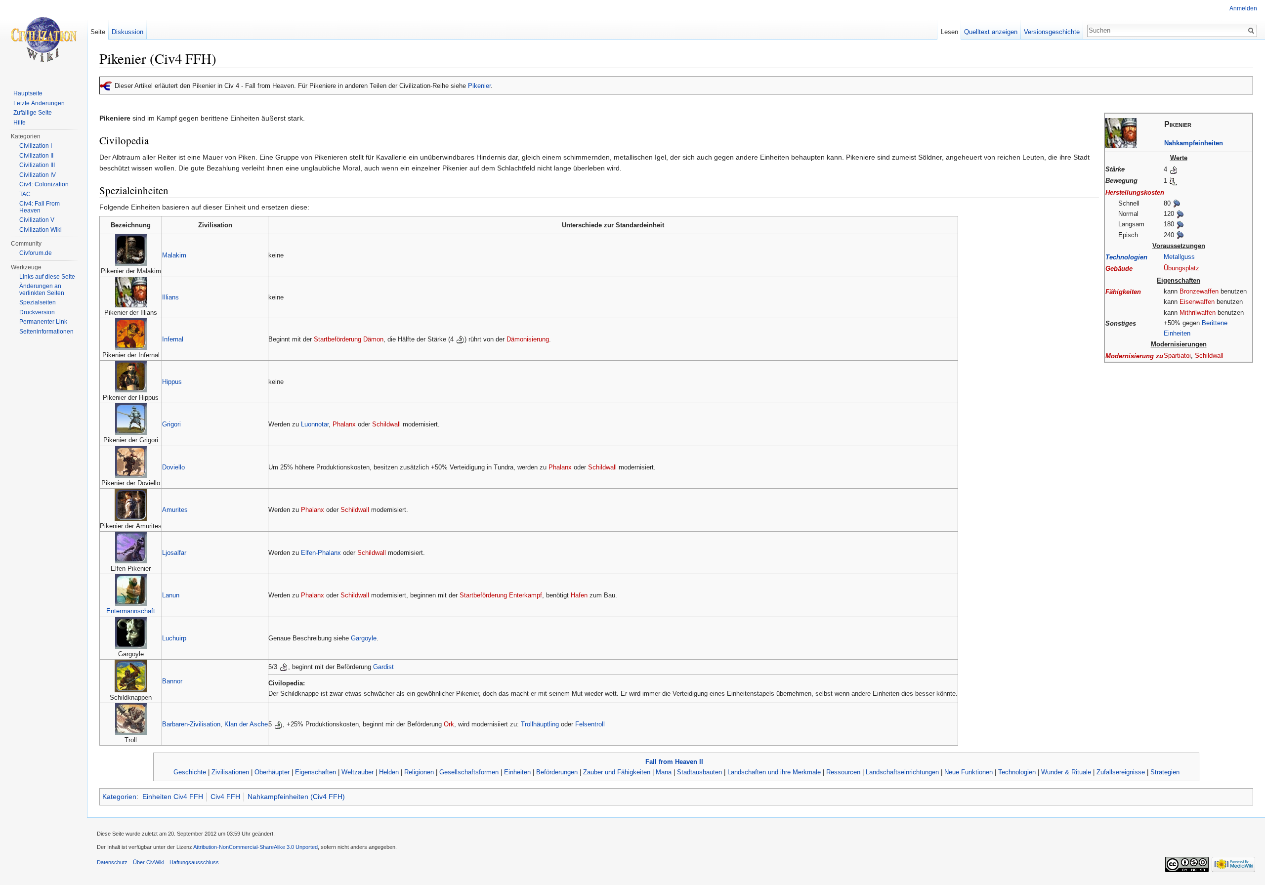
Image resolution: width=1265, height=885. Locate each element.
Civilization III (37, 165)
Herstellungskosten (1134, 192)
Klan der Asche (246, 724)
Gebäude (1119, 268)
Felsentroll (590, 724)
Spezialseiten (37, 302)
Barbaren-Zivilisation (191, 724)
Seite (97, 32)
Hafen (579, 595)
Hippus (172, 381)
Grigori (171, 424)
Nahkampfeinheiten (1193, 143)
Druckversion (37, 312)
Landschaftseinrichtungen (902, 772)
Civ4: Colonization (44, 184)
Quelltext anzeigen (990, 32)
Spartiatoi (1177, 355)
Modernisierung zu (1134, 356)
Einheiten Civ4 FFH (172, 797)
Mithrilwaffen (1198, 312)
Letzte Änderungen (39, 103)
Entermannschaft (130, 611)
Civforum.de (35, 253)
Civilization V (36, 219)
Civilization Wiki (40, 229)
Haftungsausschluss (194, 862)
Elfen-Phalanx (321, 552)
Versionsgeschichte (1052, 32)
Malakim (174, 255)
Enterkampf (525, 595)
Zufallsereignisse (1120, 772)
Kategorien (119, 797)
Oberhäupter (272, 772)
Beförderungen (557, 772)
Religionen (419, 772)
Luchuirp (174, 638)
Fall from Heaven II (674, 761)
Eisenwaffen (1197, 301)
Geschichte (189, 772)
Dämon (373, 339)
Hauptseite (27, 93)
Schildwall (1209, 355)
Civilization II (36, 155)
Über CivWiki (148, 862)
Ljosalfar (174, 552)
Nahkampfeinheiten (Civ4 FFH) (296, 797)
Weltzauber (357, 772)
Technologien (1126, 257)
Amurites (175, 509)
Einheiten (517, 772)
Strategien (1165, 772)
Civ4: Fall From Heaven (39, 207)
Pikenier (479, 85)
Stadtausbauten (699, 772)
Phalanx (344, 424)
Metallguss (1179, 256)
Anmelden (1243, 8)
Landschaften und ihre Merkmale (774, 772)
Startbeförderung (337, 339)
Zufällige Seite (32, 112)
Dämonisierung (527, 339)
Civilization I (35, 145)
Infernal (172, 339)
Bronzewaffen (1199, 291)
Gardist (383, 667)
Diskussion (127, 32)
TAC (25, 194)
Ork (449, 724)
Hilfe (19, 122)
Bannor (172, 681)
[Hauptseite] (43, 39)
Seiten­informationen (46, 331)
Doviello (173, 467)
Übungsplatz (1181, 268)
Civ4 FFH (225, 797)
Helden (389, 772)
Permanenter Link (43, 321)
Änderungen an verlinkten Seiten (41, 289)
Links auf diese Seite (47, 276)
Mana (664, 772)
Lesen (949, 32)
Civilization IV (37, 174)
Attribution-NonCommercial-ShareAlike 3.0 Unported (255, 847)
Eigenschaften (315, 772)
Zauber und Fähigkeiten (616, 772)
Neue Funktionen (968, 772)
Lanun (170, 595)
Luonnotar (315, 424)
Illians (170, 297)
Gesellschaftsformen (469, 772)
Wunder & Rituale (1066, 772)
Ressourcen (843, 772)
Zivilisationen (230, 772)
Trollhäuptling (540, 724)
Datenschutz (112, 862)
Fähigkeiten (1123, 291)
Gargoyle (364, 638)
